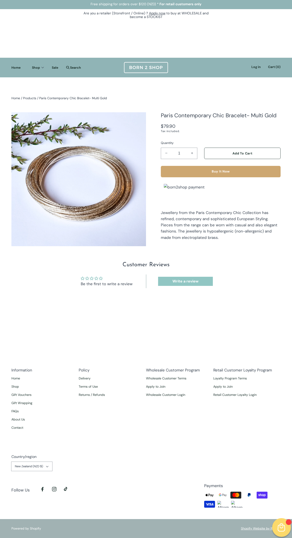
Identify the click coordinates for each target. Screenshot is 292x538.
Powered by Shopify (26, 528)
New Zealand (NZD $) (29, 466)
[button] (72, 67)
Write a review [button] (185, 281)
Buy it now (221, 171)
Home (15, 98)
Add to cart (242, 153)
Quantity (167, 143)
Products (29, 98)
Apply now (157, 13)
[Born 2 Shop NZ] (146, 67)
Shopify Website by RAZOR (261, 528)
